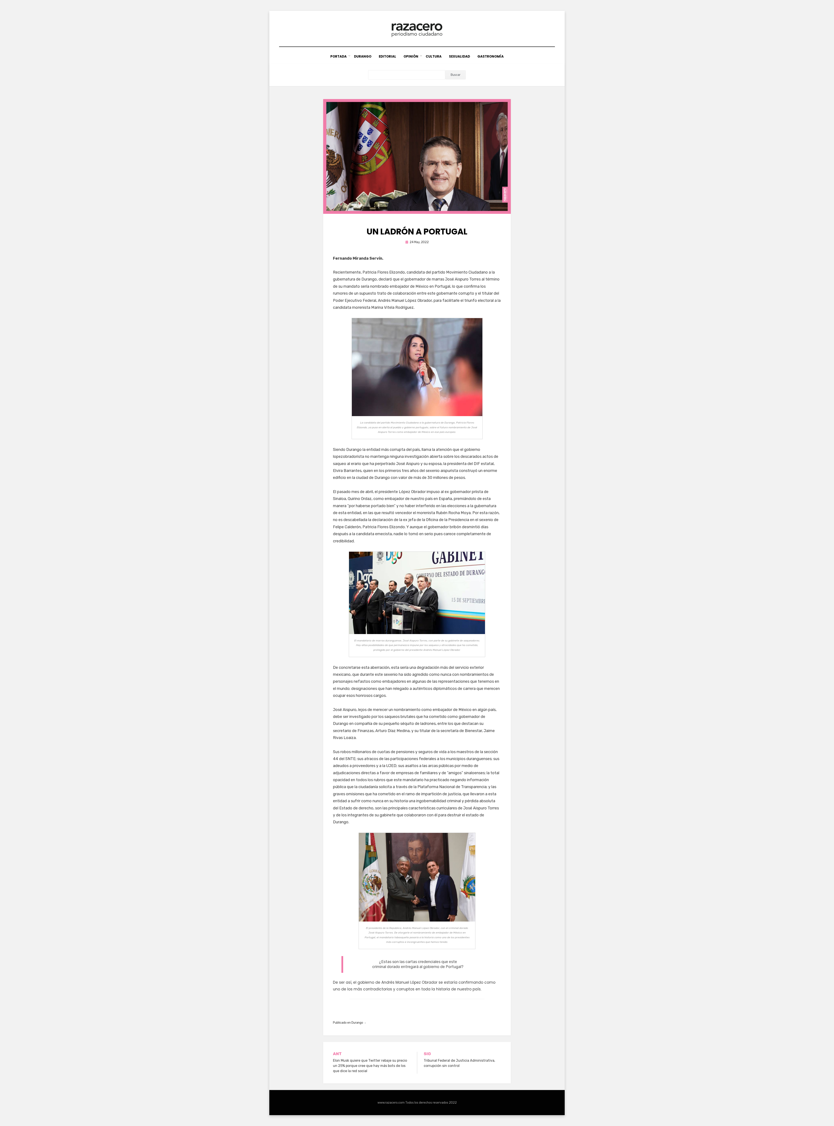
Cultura (434, 56)
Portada (338, 56)
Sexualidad (459, 56)
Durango (362, 56)
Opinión (411, 56)
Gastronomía (490, 56)
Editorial (387, 56)
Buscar (455, 75)
